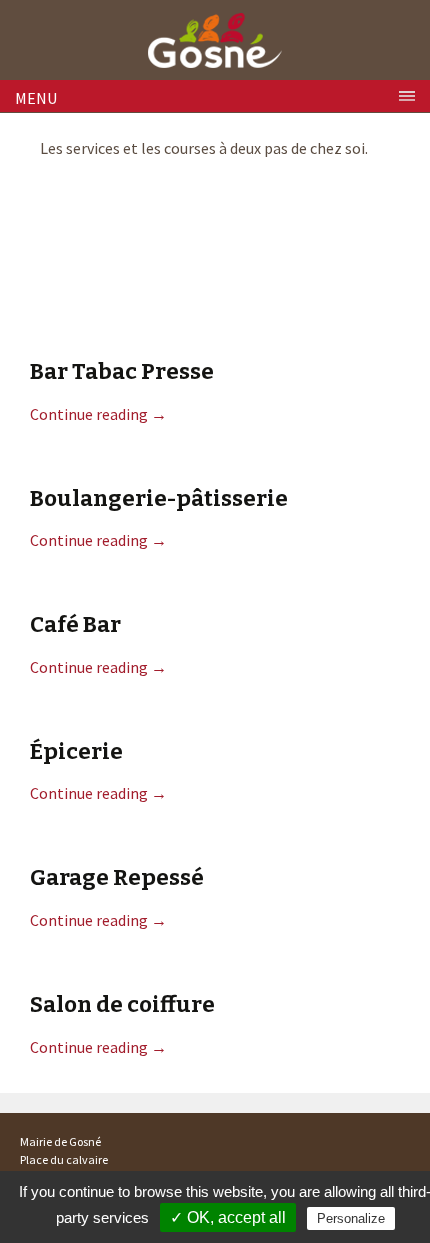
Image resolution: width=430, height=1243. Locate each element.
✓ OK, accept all (228, 1217)
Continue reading (98, 414)
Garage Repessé (117, 877)
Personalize (351, 1218)
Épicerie (76, 751)
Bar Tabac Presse (122, 371)
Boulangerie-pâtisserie (159, 498)
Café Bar (75, 624)
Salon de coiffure (122, 1004)
